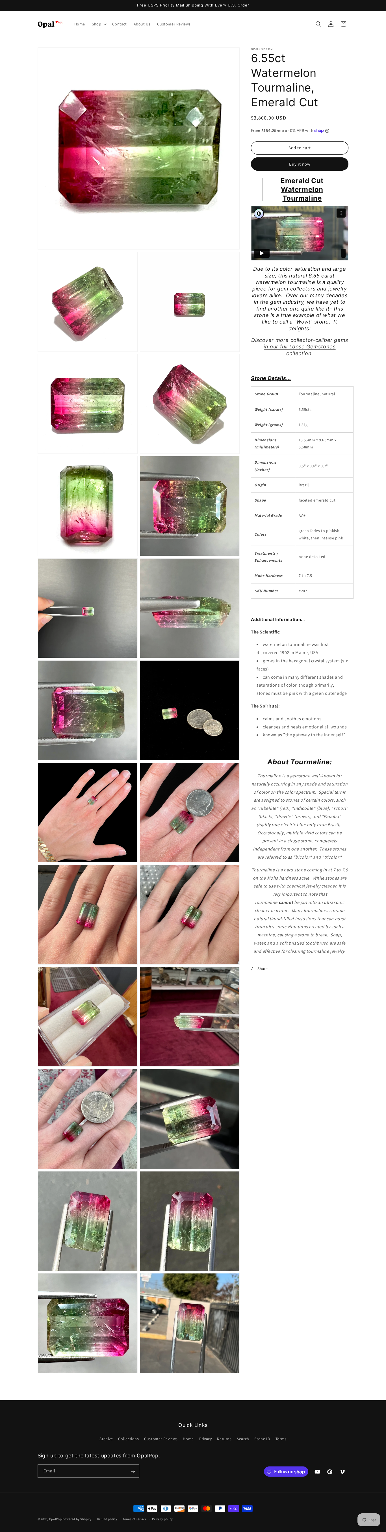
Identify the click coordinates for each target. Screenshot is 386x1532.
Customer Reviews (161, 1438)
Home (188, 1438)
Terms (281, 1438)
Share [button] (262, 968)
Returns (224, 1438)
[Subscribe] (133, 1471)
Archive (106, 1438)
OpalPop (55, 1519)
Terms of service (134, 1519)
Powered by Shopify (77, 1519)
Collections (128, 1438)
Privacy (205, 1438)
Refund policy (107, 1519)
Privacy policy (162, 1519)
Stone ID (262, 1438)
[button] (98, 24)
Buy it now (300, 163)
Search (243, 1438)
